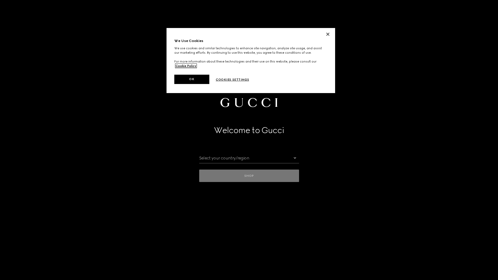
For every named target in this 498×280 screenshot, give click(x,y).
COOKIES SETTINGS (232, 79)
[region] (251, 60)
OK (191, 79)
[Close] (328, 34)
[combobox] (249, 158)
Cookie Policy (186, 66)
